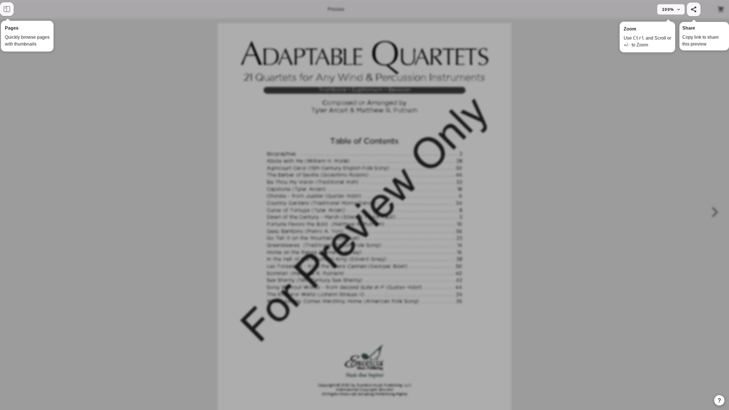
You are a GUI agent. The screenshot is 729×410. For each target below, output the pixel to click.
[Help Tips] (719, 400)
